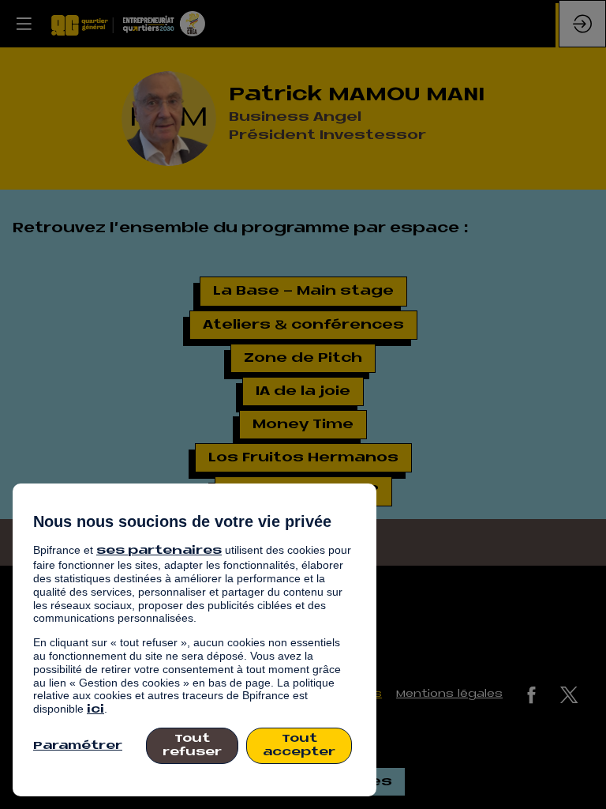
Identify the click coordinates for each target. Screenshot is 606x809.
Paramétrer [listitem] (77, 746)
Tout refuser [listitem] (192, 745)
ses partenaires (159, 551)
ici (95, 710)
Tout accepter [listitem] (299, 745)
